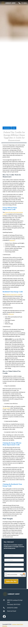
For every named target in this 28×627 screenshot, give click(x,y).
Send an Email (11, 611)
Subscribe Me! (11, 581)
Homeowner (7, 128)
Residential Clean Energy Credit (12, 294)
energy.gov (12, 240)
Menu (25, 3)
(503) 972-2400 (12, 608)
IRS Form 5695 (6, 408)
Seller (13, 128)
